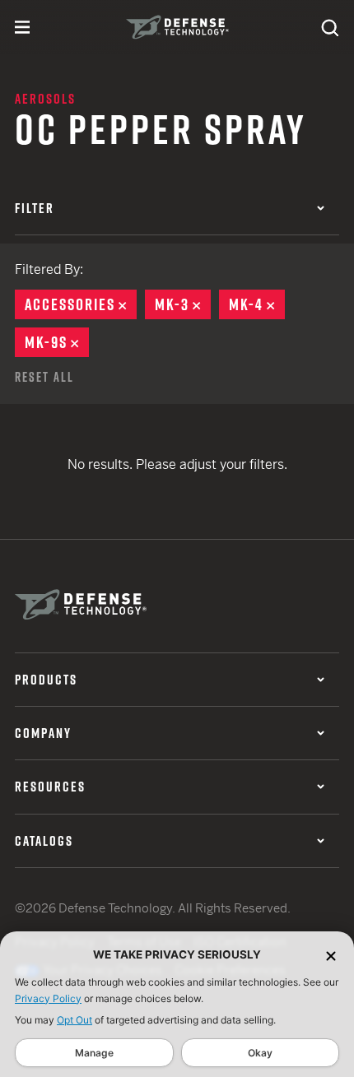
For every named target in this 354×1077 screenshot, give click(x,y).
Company (43, 733)
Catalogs (44, 841)
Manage (94, 1053)
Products (46, 679)
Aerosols (45, 99)
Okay (260, 1053)
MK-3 (183, 304)
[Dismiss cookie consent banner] (331, 954)
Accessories (81, 304)
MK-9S (57, 342)
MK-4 (257, 304)
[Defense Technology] (177, 27)
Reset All (44, 377)
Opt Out (74, 1020)
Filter (34, 208)
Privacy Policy (48, 998)
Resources (50, 786)
